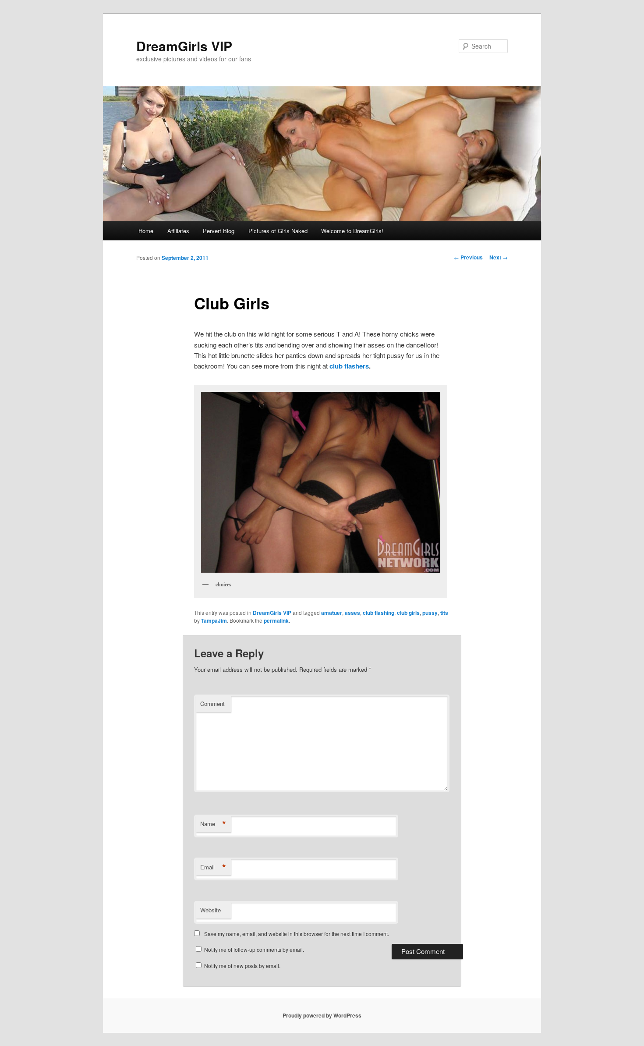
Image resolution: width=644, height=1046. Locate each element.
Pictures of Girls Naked (278, 231)
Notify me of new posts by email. (242, 965)
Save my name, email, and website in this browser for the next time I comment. (296, 933)
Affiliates (178, 231)
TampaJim (214, 620)
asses (352, 613)
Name (213, 824)
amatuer (331, 613)
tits (444, 613)
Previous (468, 257)
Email (213, 867)
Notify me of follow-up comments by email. (254, 949)
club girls (408, 613)
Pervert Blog (218, 231)
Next (498, 257)
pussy (430, 613)
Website (210, 910)
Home (145, 231)
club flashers (349, 366)
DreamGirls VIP (184, 45)
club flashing (378, 613)
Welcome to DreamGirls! (352, 231)
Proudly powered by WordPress (322, 1015)
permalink (276, 620)
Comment (212, 703)
